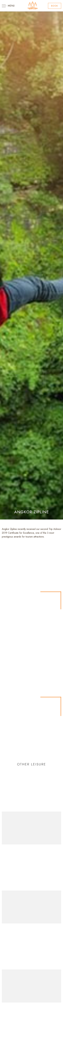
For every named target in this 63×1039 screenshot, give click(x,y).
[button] (54, 6)
